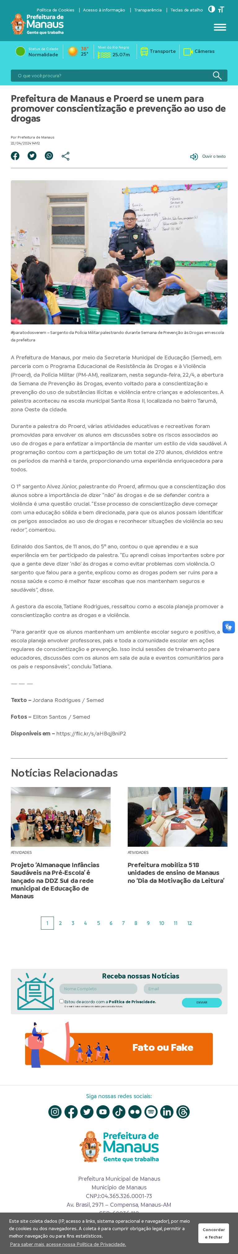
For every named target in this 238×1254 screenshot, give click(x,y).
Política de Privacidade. (132, 1001)
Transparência (147, 10)
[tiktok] (119, 1112)
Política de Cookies (55, 10)
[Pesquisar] (217, 76)
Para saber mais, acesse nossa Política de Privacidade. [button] (68, 1244)
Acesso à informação (104, 10)
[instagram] (55, 1112)
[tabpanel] (60, 843)
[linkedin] (167, 1112)
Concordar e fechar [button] (214, 1233)
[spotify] (151, 1112)
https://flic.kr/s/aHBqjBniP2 (91, 733)
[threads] (183, 1112)
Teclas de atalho (186, 10)
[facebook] (71, 1111)
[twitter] (87, 1112)
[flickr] (135, 1112)
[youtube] (103, 1112)
